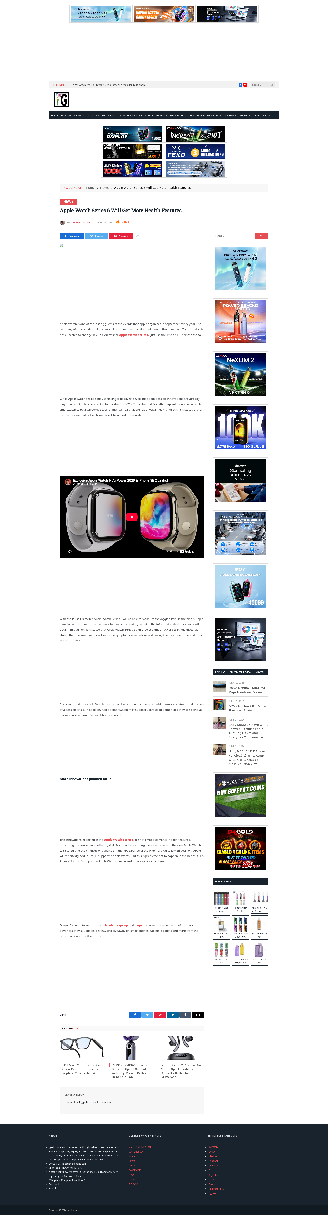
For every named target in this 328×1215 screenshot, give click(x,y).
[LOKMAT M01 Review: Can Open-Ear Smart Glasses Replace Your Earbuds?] (82, 1048)
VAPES (160, 115)
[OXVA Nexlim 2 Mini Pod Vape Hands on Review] (219, 686)
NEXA (132, 1165)
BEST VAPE (176, 115)
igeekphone (73, 1210)
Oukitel (212, 1184)
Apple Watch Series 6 (134, 335)
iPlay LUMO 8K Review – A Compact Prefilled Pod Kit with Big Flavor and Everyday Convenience (248, 731)
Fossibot (213, 1161)
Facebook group (116, 925)
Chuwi (212, 1151)
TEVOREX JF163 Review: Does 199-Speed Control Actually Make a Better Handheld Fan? (130, 1071)
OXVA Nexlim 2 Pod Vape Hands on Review (247, 708)
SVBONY (213, 1147)
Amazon (93, 115)
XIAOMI (260, 672)
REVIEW (229, 115)
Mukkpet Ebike (217, 1188)
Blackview (214, 1156)
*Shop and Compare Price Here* (67, 1180)
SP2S (132, 1175)
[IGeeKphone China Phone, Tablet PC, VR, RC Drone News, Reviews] (61, 100)
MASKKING (135, 1170)
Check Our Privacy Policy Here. (65, 1167)
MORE (243, 115)
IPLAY (132, 1179)
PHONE (106, 115)
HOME (54, 115)
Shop (266, 115)
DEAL (257, 115)
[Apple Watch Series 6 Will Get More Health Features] (132, 280)
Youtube (53, 1188)
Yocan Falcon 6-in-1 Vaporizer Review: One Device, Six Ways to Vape (109, 84)
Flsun (211, 1170)
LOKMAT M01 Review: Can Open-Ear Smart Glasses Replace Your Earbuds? (82, 1069)
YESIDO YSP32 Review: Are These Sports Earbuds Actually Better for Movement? (181, 1071)
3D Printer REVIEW (240, 672)
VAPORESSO (136, 1151)
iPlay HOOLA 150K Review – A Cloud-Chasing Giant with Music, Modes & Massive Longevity (247, 757)
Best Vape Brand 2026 (204, 115)
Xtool (211, 1179)
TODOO (133, 1184)
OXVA (132, 1161)
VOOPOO (134, 1156)
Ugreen (213, 1193)
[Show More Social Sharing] (137, 236)
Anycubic (213, 1175)
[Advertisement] (164, 52)
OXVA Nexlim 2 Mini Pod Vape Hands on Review (247, 690)
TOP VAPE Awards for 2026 (135, 115)
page (138, 925)
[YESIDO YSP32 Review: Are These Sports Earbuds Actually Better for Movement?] (181, 1048)
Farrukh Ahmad (82, 222)
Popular (220, 672)
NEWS (68, 201)
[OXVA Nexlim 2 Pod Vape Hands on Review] (219, 704)
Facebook (54, 1184)
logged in (84, 1102)
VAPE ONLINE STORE (141, 1147)
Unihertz (213, 1165)
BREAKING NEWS (71, 115)
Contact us (55, 1163)
